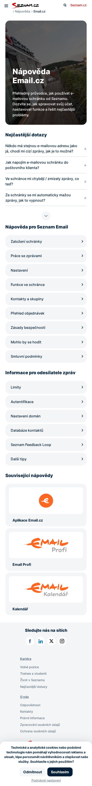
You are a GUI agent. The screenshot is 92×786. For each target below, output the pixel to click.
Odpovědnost (30, 705)
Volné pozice (29, 667)
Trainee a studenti (33, 673)
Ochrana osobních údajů (38, 731)
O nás (24, 697)
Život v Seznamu (32, 680)
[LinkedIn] (40, 641)
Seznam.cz (78, 5)
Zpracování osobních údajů (40, 725)
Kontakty (26, 711)
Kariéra (25, 659)
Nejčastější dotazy (33, 687)
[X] (51, 641)
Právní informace (32, 718)
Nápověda (22, 11)
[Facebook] (29, 641)
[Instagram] (62, 641)
